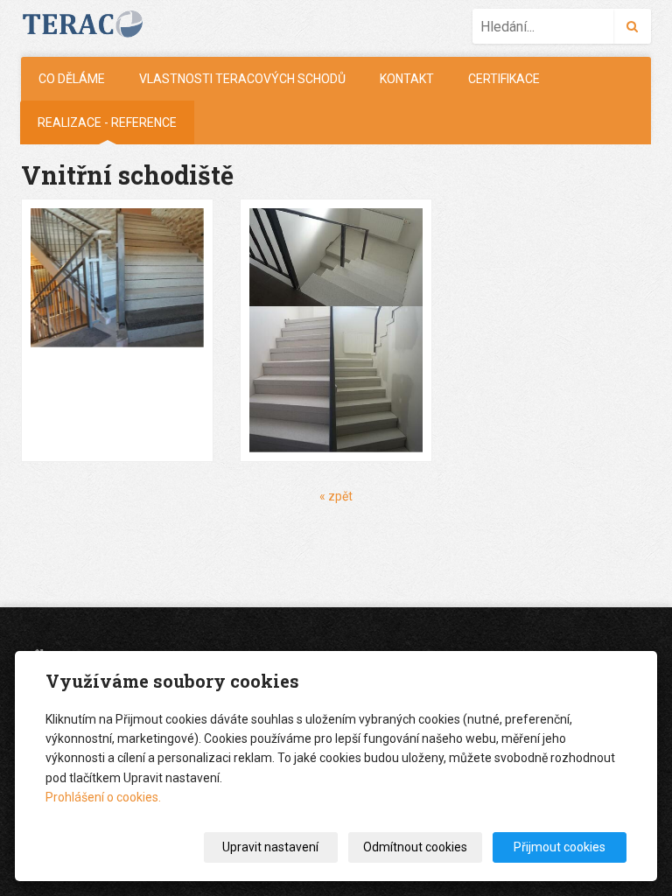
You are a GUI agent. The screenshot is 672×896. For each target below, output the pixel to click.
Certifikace (504, 79)
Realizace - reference (107, 123)
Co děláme (71, 79)
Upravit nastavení (270, 847)
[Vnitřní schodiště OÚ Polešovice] (117, 330)
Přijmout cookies (560, 847)
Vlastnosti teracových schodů (242, 79)
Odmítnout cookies (415, 847)
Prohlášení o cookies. (103, 797)
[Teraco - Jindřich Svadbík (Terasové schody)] (90, 24)
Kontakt (407, 79)
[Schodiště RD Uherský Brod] (336, 330)
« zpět (336, 496)
